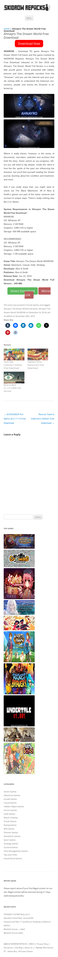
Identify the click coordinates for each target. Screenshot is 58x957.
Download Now (29, 43)
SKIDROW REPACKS (19, 944)
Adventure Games (12, 795)
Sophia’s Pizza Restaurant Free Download (36, 364)
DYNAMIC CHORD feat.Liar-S (17, 914)
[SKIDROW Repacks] (27, 10)
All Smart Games (25, 951)
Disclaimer (8, 947)
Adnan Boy (12, 951)
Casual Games (10, 802)
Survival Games (11, 847)
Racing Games (10, 825)
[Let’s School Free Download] (19, 773)
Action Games (10, 791)
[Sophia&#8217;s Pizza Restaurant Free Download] (38, 354)
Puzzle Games (32, 305)
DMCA (32, 944)
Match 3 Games (11, 817)
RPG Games (9, 828)
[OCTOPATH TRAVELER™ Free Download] (19, 741)
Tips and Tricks (10, 854)
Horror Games (10, 810)
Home (7, 28)
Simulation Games (12, 836)
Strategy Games (11, 843)
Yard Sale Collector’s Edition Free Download (13, 364)
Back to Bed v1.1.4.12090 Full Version (12, 388)
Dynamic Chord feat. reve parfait (18, 918)
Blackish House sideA (13, 932)
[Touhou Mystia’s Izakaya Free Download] (19, 598)
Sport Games (10, 839)
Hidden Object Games (14, 806)
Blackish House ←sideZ (14, 929)
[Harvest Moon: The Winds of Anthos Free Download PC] (19, 661)
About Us (28, 947)
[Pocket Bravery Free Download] (19, 693)
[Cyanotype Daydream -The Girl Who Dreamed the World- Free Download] (19, 614)
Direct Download (23, 291)
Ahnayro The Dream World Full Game (21, 308)
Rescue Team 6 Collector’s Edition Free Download (42, 418)
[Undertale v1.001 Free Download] (19, 725)
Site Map (19, 947)
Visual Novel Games (13, 858)
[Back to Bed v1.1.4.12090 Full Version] (14, 377)
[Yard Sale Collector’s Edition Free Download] (14, 354)
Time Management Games (16, 851)
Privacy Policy (42, 944)
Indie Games (9, 813)
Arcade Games (10, 799)
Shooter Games (11, 832)
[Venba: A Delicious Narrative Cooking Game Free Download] (19, 629)
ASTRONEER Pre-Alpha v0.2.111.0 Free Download (15, 418)
